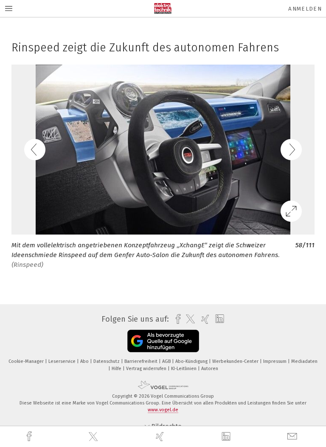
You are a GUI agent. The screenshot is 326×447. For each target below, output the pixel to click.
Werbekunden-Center (236, 361)
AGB (167, 361)
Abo (85, 361)
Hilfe (117, 368)
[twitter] (94, 437)
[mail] (293, 436)
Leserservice (62, 361)
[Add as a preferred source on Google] (163, 341)
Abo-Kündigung (192, 361)
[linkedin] (227, 436)
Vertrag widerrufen (147, 368)
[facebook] (30, 436)
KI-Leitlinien (184, 368)
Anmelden (305, 8)
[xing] (161, 436)
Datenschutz (107, 361)
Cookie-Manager (26, 361)
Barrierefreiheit (141, 361)
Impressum (275, 361)
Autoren (209, 368)
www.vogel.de (163, 410)
